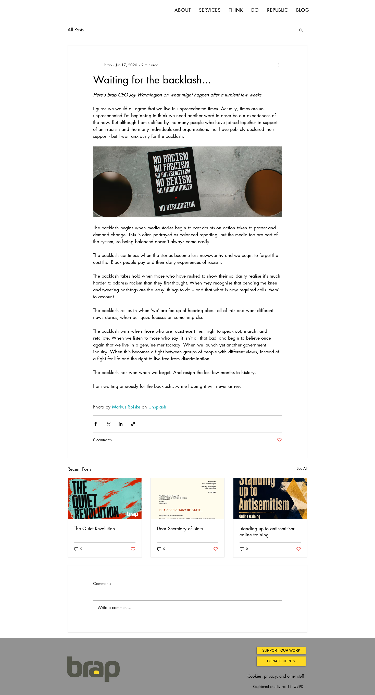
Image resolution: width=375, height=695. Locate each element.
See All (302, 468)
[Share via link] (133, 423)
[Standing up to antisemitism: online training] (270, 498)
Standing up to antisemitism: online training (267, 531)
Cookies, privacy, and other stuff (275, 676)
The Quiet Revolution (94, 528)
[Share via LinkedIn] (120, 423)
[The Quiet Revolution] (105, 498)
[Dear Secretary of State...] (187, 498)
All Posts (76, 30)
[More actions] (279, 65)
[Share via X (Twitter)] (108, 423)
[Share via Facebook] (95, 423)
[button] (300, 30)
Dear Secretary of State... (182, 528)
